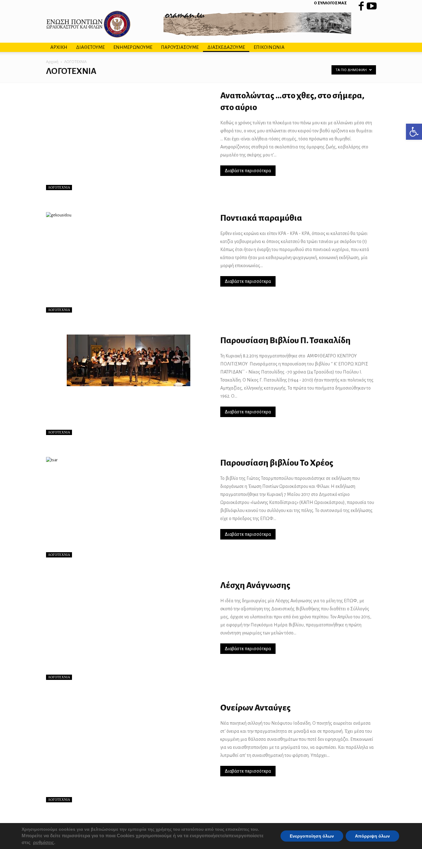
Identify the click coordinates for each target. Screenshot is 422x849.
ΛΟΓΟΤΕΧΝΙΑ (59, 187)
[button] (414, 132)
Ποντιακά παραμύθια (261, 218)
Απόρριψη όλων (372, 836)
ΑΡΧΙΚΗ (58, 47)
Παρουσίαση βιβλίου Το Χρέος (276, 462)
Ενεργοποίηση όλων (312, 836)
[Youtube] (371, 4)
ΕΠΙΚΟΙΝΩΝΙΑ (269, 47)
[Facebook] (361, 4)
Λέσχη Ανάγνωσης (255, 585)
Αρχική (52, 61)
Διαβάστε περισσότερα (248, 170)
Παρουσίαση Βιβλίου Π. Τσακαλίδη (285, 340)
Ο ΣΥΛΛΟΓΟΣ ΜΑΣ (330, 3)
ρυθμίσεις (43, 842)
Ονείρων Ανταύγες (255, 707)
